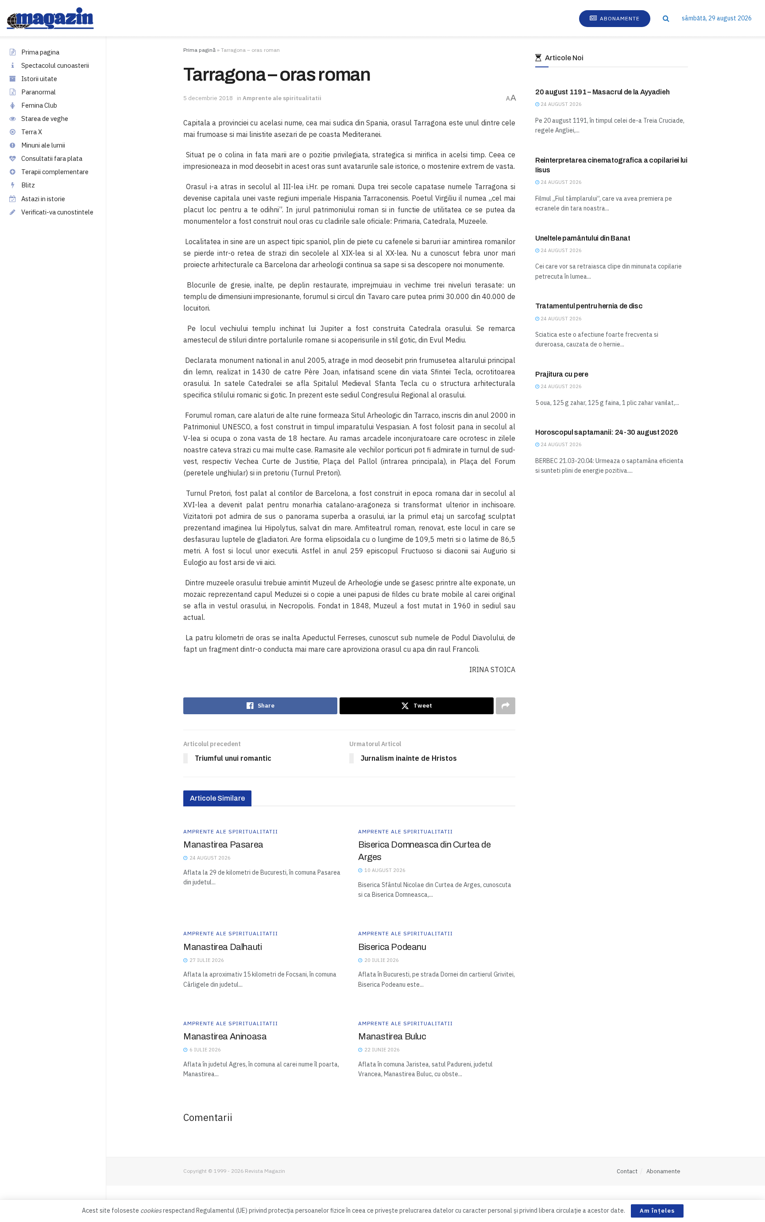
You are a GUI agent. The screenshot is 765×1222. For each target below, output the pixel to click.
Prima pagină (199, 50)
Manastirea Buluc (392, 1036)
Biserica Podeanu (392, 947)
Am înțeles (657, 1210)
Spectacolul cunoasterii (55, 65)
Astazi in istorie (43, 199)
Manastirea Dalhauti (222, 947)
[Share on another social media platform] (505, 705)
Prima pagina (40, 52)
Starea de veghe (44, 118)
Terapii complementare (55, 171)
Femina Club (39, 105)
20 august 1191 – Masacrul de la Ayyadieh (602, 92)
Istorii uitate (39, 78)
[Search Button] (666, 18)
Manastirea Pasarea (223, 844)
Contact (627, 1171)
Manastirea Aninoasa (225, 1036)
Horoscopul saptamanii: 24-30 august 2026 (606, 432)
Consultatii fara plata (51, 158)
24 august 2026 (560, 104)
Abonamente (619, 18)
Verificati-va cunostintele (57, 212)
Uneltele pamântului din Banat (582, 238)
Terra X (31, 132)
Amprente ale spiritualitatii (282, 98)
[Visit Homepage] (59, 18)
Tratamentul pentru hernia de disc (588, 306)
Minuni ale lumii (43, 145)
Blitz (28, 185)
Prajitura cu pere (561, 374)
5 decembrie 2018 (208, 98)
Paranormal (38, 92)
